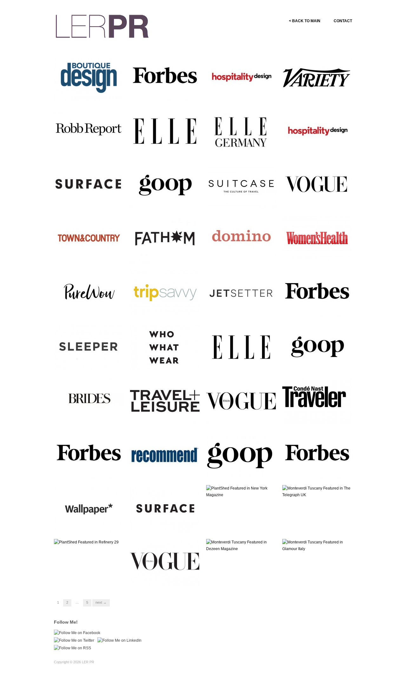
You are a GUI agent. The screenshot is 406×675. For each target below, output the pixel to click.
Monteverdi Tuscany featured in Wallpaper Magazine (92, 524)
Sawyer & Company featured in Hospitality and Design (243, 93)
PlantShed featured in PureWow (85, 308)
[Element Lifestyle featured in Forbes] (165, 77)
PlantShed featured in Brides (93, 418)
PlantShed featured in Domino (237, 254)
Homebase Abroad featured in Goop (168, 200)
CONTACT (343, 21)
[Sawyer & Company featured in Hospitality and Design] (241, 77)
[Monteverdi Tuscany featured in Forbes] (317, 293)
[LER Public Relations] (102, 25)
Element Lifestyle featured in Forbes (167, 93)
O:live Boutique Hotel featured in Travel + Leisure (166, 416)
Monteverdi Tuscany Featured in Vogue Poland (164, 578)
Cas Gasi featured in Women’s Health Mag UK (316, 254)
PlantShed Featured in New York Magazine (242, 524)
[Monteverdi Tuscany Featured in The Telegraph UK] (317, 491)
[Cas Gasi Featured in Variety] (317, 77)
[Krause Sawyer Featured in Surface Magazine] (165, 508)
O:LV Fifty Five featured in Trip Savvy (165, 308)
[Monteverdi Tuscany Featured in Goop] (241, 454)
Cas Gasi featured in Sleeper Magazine (91, 362)
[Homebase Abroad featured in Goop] (165, 185)
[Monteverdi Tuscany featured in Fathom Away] (165, 239)
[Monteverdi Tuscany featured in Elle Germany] (241, 131)
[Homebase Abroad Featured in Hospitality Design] (317, 131)
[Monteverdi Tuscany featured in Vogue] (317, 185)
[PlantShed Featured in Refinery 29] (86, 542)
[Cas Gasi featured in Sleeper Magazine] (89, 347)
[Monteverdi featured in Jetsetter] (241, 293)
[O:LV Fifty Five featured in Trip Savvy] (165, 293)
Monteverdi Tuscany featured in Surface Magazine (92, 200)
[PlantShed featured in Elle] (241, 347)
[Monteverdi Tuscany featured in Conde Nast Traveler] (317, 401)
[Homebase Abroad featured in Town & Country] (89, 239)
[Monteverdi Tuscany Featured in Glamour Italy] (317, 545)
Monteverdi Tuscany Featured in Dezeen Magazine (236, 575)
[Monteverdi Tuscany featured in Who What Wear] (165, 347)
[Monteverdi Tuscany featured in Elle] (165, 131)
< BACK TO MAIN (304, 21)
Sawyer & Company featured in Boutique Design (91, 93)
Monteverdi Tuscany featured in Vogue (320, 200)
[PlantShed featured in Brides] (89, 401)
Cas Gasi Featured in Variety (321, 95)
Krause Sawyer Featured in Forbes (90, 470)
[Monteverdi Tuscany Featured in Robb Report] (89, 131)
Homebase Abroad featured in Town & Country (92, 254)
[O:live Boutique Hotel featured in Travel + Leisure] (165, 401)
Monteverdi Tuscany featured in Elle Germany (244, 146)
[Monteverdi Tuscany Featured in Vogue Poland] (165, 562)
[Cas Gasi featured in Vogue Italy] (241, 401)
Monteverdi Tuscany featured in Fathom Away (168, 254)
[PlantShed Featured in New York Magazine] (241, 491)
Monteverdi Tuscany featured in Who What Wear (168, 362)
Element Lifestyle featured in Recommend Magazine (167, 470)
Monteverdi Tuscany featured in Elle (168, 146)
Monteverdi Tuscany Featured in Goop (236, 470)
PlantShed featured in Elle (248, 364)
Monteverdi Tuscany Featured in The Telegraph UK (317, 521)
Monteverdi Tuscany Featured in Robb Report (87, 146)
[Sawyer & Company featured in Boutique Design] (89, 77)
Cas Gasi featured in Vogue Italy (242, 416)
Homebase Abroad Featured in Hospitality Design (318, 146)
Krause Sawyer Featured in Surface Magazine (166, 524)
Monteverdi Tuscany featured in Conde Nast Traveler (320, 416)
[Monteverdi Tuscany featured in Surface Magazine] (89, 185)
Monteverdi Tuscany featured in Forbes (320, 308)
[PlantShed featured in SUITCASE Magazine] (241, 185)
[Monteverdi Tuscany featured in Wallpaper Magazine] (89, 508)
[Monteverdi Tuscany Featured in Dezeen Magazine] (241, 545)
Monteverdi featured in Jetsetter (237, 308)
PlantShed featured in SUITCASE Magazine (237, 200)
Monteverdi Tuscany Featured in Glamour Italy (316, 578)
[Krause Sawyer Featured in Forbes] (89, 454)
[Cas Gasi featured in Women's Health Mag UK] (317, 239)
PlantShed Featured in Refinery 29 (85, 578)
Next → (101, 602)
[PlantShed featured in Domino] (241, 239)
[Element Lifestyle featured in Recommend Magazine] (165, 454)
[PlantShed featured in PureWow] (89, 293)
